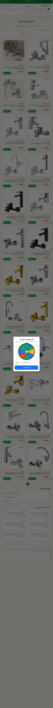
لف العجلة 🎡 (26, 367)
